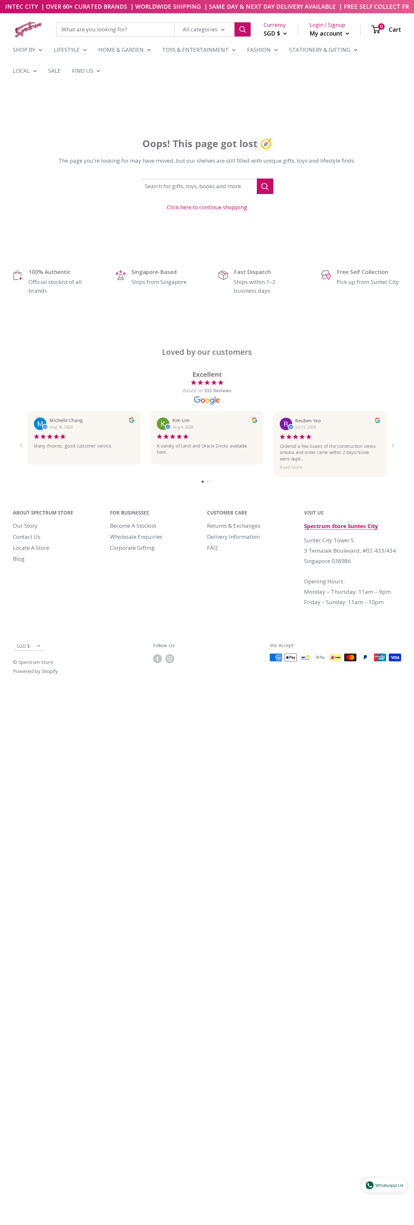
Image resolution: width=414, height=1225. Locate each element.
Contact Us (26, 536)
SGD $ (23, 646)
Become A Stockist (133, 525)
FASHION (259, 49)
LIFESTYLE (67, 49)
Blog (19, 558)
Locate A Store (31, 547)
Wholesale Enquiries (136, 536)
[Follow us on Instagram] (169, 658)
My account (327, 33)
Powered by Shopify (35, 671)
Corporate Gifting (132, 547)
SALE (54, 70)
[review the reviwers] (131, 421)
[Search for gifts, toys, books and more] (265, 186)
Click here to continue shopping (207, 207)
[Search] (242, 29)
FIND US (82, 70)
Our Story (25, 525)
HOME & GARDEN (121, 49)
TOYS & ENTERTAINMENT (195, 49)
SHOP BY (24, 49)
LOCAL (21, 70)
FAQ (212, 547)
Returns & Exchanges (233, 525)
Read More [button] (291, 467)
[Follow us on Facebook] (157, 658)
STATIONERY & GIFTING (319, 49)
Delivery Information (233, 536)
